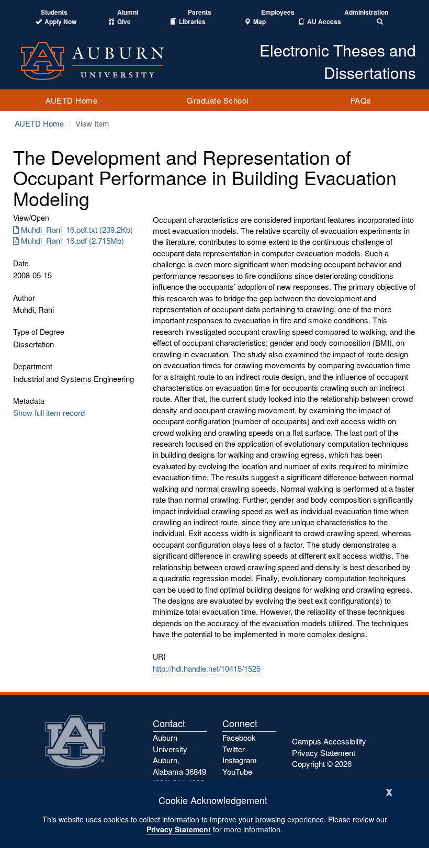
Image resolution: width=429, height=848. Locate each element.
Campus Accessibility (329, 741)
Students (54, 12)
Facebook (239, 737)
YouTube (237, 771)
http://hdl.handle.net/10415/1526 (207, 668)
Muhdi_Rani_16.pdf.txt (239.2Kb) (77, 229)
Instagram (239, 759)
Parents (199, 12)
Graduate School (218, 100)
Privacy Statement (178, 829)
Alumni (127, 12)
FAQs (361, 100)
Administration (366, 12)
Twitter (233, 748)
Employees (278, 12)
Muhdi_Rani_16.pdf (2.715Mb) (72, 240)
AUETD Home (71, 100)
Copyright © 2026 (322, 763)
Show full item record (49, 412)
